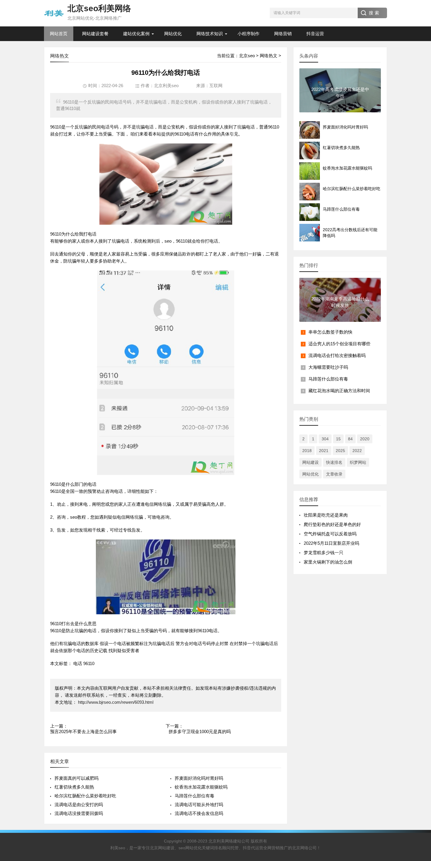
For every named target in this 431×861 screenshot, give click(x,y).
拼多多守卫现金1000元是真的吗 (200, 731)
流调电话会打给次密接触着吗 (337, 355)
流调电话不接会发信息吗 (199, 813)
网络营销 (283, 33)
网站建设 (310, 462)
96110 (88, 663)
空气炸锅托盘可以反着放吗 (330, 533)
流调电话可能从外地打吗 (199, 804)
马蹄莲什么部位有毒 (194, 795)
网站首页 (58, 33)
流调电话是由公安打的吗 (79, 804)
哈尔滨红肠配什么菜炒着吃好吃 (85, 795)
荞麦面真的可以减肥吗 (77, 778)
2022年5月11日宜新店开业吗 (331, 543)
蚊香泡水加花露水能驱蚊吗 (201, 786)
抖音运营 (315, 33)
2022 (357, 450)
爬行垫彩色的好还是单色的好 (332, 524)
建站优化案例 (136, 33)
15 (338, 439)
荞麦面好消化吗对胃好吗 (199, 778)
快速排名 (334, 462)
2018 (307, 450)
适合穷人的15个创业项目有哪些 (339, 343)
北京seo (247, 55)
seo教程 (78, 517)
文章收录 (334, 474)
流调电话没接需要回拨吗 (79, 813)
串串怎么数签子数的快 (330, 331)
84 (350, 439)
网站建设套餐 (95, 33)
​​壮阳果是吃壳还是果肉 (326, 514)
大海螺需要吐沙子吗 (328, 367)
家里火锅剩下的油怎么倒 (328, 561)
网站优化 (173, 33)
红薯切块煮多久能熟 (74, 786)
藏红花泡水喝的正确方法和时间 (339, 390)
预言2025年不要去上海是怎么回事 (83, 731)
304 (325, 439)
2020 (364, 439)
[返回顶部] (419, 769)
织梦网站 (358, 462)
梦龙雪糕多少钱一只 (323, 552)
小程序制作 (248, 33)
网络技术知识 (209, 33)
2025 (340, 450)
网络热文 (268, 55)
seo (168, 240)
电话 (77, 663)
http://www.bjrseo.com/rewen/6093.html (115, 702)
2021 (323, 450)
